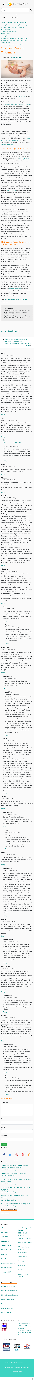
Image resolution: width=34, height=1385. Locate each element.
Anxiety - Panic (6, 1245)
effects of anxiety (7, 145)
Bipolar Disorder (6, 1250)
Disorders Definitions (8, 1286)
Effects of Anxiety (6, 29)
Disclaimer (26, 1367)
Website (4, 1135)
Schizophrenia (22, 1257)
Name (3, 1119)
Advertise (26, 1363)
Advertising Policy (17, 1371)
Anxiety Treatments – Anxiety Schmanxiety (14, 25)
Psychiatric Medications (9, 1291)
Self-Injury (21, 1265)
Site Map (7, 1363)
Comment (4, 1102)
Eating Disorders (6, 1268)
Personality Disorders (25, 1243)
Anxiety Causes (6, 36)
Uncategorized (5, 34)
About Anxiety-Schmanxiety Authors (12, 45)
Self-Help (21, 1261)
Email (3, 1127)
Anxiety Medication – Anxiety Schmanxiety (14, 40)
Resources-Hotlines (7, 1299)
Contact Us (19, 1363)
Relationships (22, 1252)
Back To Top (5, 1214)
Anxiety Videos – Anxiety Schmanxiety (12, 27)
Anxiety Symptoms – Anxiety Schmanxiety (13, 22)
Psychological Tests (7, 1308)
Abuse (3, 1228)
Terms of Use (9, 1367)
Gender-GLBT (6, 1272)
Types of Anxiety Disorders (9, 31)
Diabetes (4, 1259)
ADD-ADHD (5, 1232)
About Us (13, 1363)
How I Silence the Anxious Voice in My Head (15, 1204)
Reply (3, 414)
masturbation (11, 190)
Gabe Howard (16, 58)
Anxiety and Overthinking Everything (13, 1173)
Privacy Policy (18, 1367)
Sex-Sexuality (22, 1270)
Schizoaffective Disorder (23, 1275)
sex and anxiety (10, 300)
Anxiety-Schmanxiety (8, 1170)
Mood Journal (6, 1313)
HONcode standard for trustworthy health (24, 1328)
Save (4, 1144)
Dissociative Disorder (8, 1263)
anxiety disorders (15, 289)
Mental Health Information (10, 1295)
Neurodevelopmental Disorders (25, 1229)
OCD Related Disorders (22, 1234)
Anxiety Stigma (5, 42)
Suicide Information (8, 1304)
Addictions (4, 1237)
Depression (5, 1254)
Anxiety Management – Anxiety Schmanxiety (14, 38)
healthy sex (21, 96)
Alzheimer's (5, 1241)
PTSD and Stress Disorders (23, 1248)
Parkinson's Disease (24, 1238)
